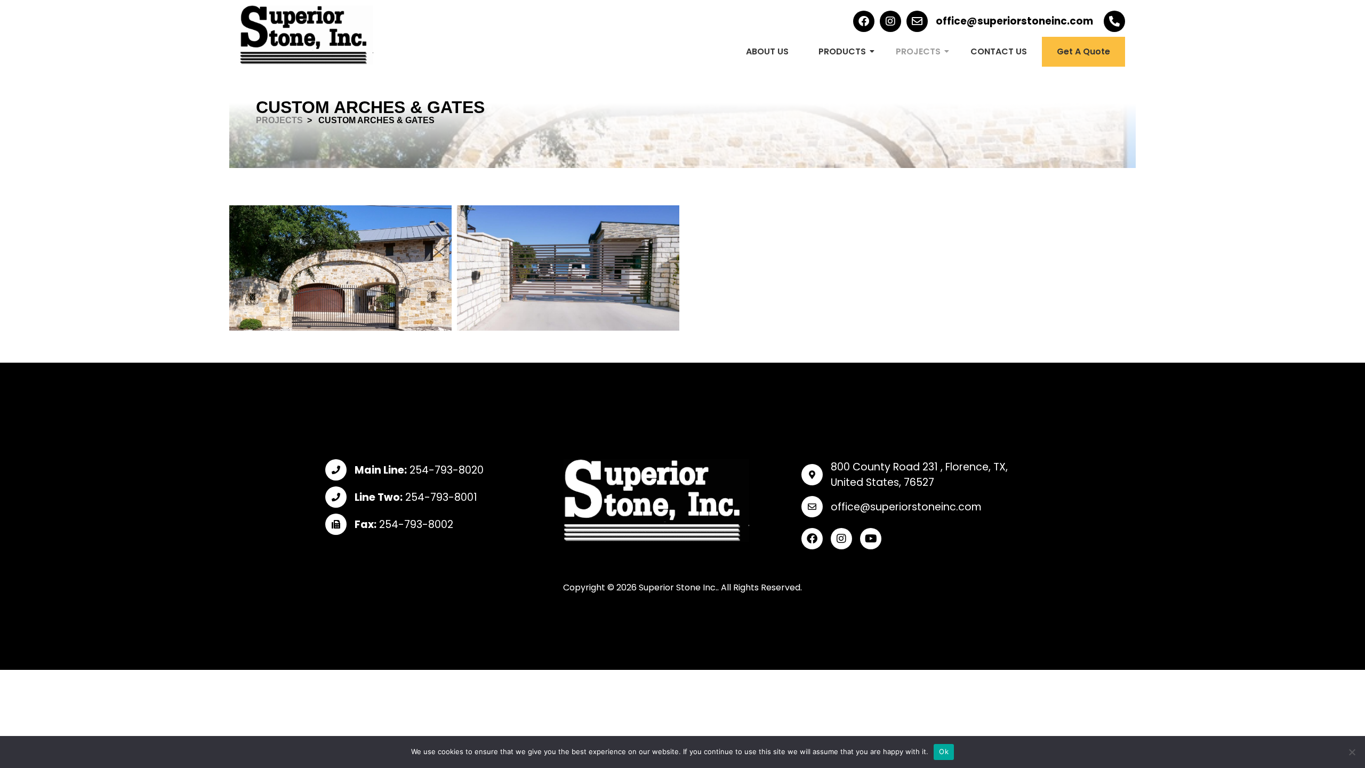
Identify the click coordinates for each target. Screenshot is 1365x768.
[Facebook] (863, 21)
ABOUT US (767, 51)
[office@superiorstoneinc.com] (917, 21)
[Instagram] (890, 21)
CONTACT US (998, 51)
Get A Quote (1083, 51)
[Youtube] (870, 538)
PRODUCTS (842, 51)
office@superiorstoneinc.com (1014, 21)
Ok (944, 751)
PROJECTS (918, 51)
